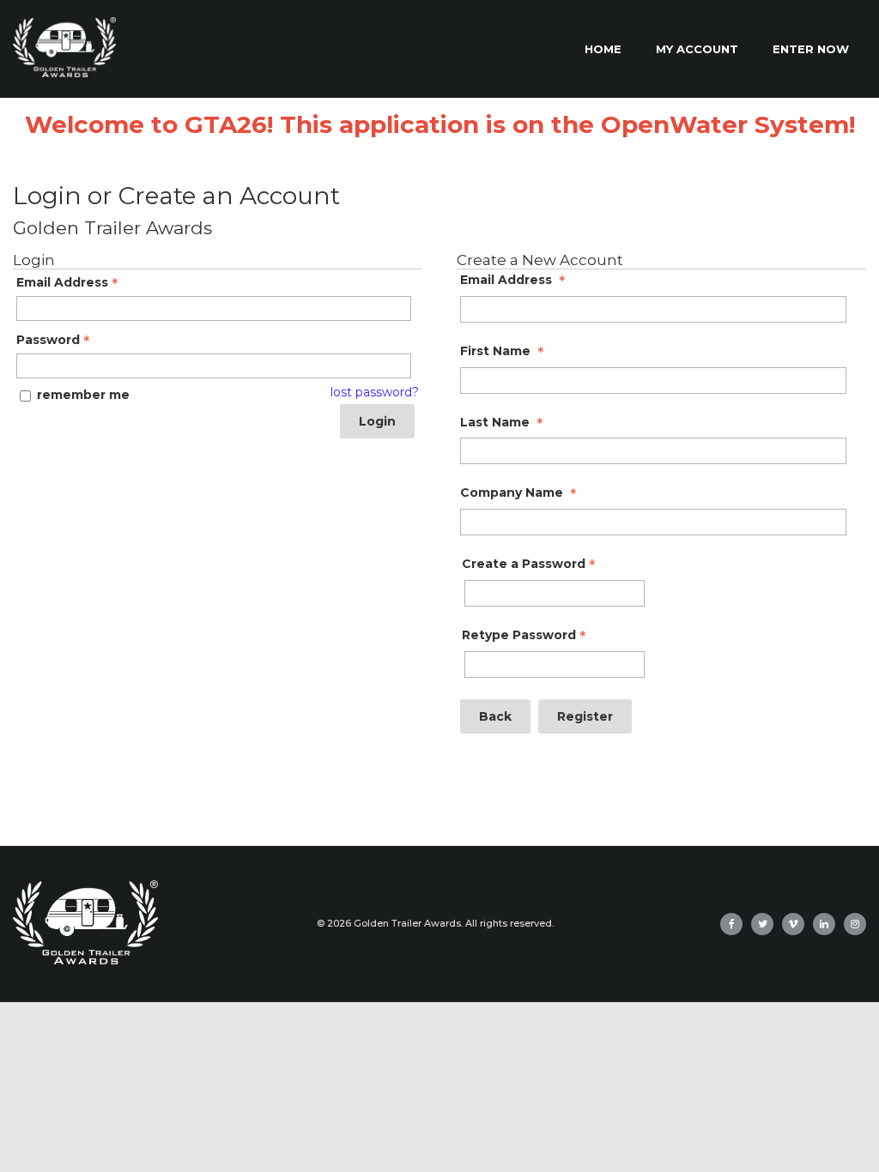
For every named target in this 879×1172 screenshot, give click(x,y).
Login (377, 421)
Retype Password (519, 635)
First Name (495, 351)
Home (603, 49)
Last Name (495, 422)
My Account (697, 49)
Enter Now (811, 49)
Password (48, 340)
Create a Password (523, 564)
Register (585, 716)
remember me (83, 394)
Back (495, 716)
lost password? (374, 392)
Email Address (62, 282)
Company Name (511, 493)
